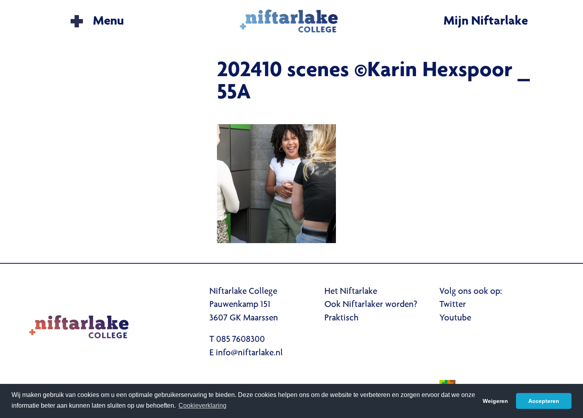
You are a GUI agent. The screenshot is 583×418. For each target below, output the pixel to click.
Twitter (452, 305)
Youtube (455, 318)
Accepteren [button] (543, 401)
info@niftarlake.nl (249, 353)
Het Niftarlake (350, 292)
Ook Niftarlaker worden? (370, 305)
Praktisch (341, 318)
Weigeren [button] (495, 401)
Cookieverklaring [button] (202, 405)
